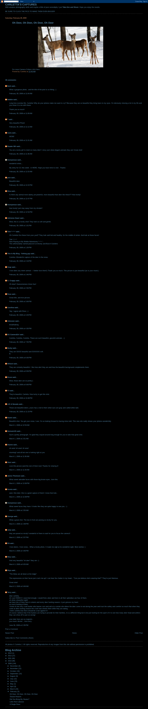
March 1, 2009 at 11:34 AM (19, 470)
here (37, 69)
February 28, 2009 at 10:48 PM (20, 398)
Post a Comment (11, 629)
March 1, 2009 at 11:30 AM (19, 456)
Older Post (139, 633)
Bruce (9, 377)
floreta (9, 489)
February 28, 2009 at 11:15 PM (20, 412)
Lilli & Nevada (12, 404)
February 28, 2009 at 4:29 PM (20, 315)
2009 (10, 663)
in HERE (34, 168)
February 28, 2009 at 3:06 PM (20, 301)
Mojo (9, 570)
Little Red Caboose (17, 702)
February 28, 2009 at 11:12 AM (20, 127)
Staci (9, 462)
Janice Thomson (13, 476)
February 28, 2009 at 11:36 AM (20, 154)
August (13, 676)
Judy (9, 530)
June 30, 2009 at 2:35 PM (18, 625)
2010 (10, 661)
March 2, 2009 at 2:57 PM (18, 537)
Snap (9, 267)
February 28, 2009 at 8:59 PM (20, 371)
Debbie (10, 100)
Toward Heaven (15, 697)
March (12, 689)
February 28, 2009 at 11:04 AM (20, 93)
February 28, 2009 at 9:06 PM (20, 385)
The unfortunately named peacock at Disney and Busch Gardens (33, 244)
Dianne (10, 445)
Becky (9, 348)
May (12, 684)
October (13, 671)
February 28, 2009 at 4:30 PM (20, 328)
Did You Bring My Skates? (19, 699)
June (12, 681)
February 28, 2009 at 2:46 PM (20, 275)
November (14, 668)
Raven (9, 418)
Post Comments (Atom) (24, 638)
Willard (10, 364)
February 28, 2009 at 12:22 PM (20, 185)
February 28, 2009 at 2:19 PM (20, 261)
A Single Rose (15, 704)
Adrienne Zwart (13, 218)
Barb (9, 86)
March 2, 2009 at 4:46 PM (18, 551)
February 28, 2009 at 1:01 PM (20, 225)
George (10, 516)
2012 (10, 656)
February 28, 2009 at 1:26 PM (20, 247)
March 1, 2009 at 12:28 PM (19, 497)
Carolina (10, 307)
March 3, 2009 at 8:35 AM (18, 564)
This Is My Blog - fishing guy (18, 254)
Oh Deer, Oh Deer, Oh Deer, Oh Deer (24, 694)
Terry (9, 592)
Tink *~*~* (11, 232)
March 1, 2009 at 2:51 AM (18, 439)
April (12, 686)
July (12, 679)
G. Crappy (11, 281)
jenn (9, 178)
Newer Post (9, 633)
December (14, 666)
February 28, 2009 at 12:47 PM (20, 199)
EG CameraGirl (13, 335)
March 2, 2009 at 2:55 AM (18, 510)
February (13, 691)
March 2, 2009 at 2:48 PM (18, 524)
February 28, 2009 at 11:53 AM (20, 172)
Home (74, 633)
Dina (9, 191)
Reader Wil (11, 146)
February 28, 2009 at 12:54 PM (20, 212)
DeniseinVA (11, 431)
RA (8, 543)
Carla (9, 133)
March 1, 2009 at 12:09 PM (19, 483)
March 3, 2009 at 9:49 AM (18, 586)
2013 (10, 653)
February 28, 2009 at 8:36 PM (20, 358)
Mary (9, 557)
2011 (10, 658)
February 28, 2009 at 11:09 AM (20, 113)
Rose (9, 294)
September (14, 674)
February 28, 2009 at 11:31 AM (20, 140)
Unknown (11, 321)
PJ (8, 391)
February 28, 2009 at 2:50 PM (20, 288)
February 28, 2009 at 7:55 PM (20, 342)
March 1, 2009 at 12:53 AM (19, 425)
